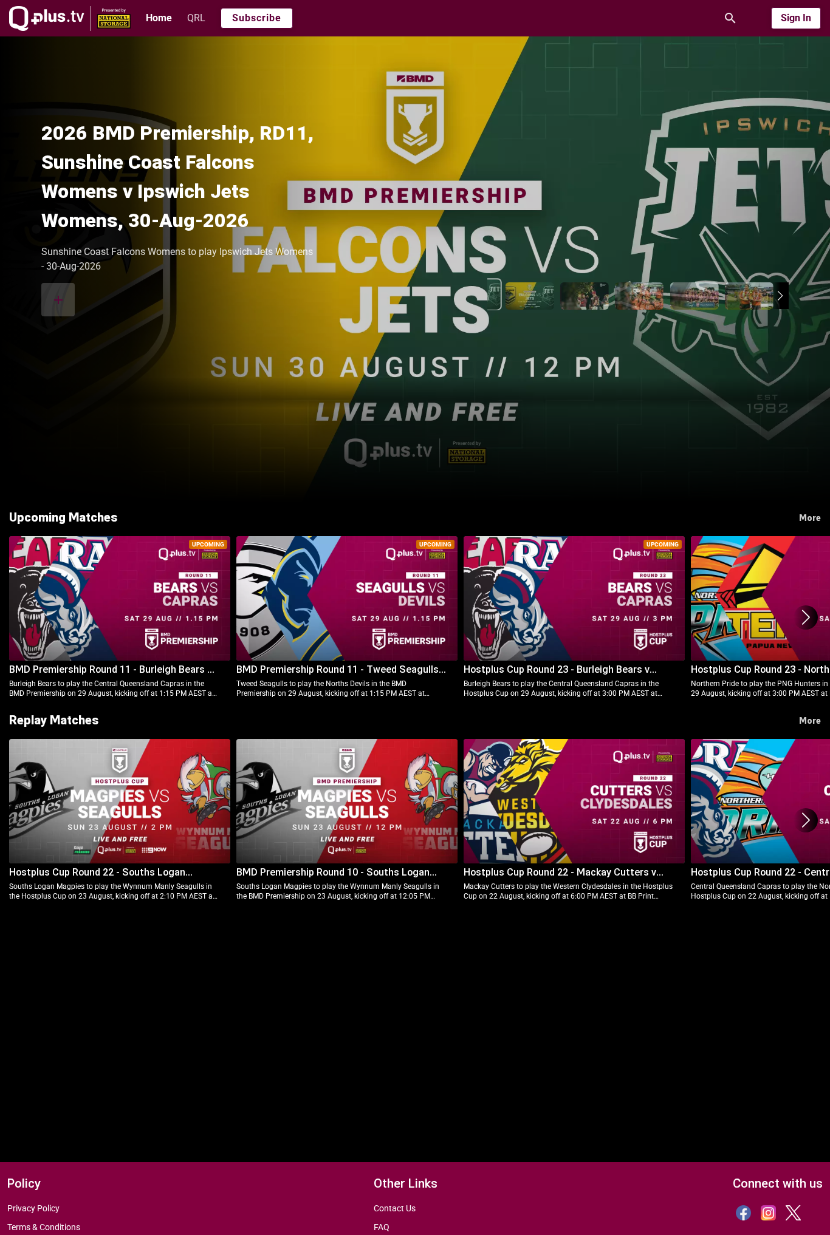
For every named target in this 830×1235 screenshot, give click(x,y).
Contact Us (395, 1208)
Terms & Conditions (43, 1227)
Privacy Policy (33, 1208)
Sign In (796, 18)
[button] (780, 295)
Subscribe (256, 18)
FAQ (381, 1227)
